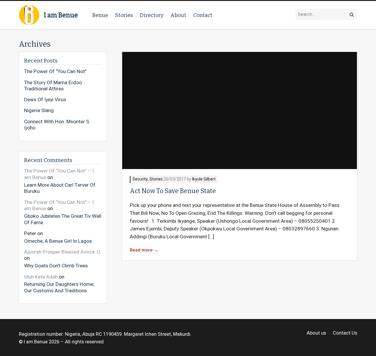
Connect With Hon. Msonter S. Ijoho (57, 125)
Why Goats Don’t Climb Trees (56, 265)
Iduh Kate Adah (41, 277)
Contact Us (345, 333)
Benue (100, 15)
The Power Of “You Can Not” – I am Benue (59, 174)
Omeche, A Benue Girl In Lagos (58, 240)
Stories (124, 15)
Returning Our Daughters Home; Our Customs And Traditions (59, 287)
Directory (152, 15)
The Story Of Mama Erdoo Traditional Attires (53, 86)
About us (316, 333)
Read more (144, 250)
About (178, 15)
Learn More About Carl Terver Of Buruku (59, 188)
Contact (202, 15)
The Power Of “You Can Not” (55, 71)
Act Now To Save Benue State (173, 191)
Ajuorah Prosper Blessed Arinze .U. (62, 252)
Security (140, 179)
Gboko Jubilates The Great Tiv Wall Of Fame (62, 219)
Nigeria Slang (39, 110)
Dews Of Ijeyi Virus (45, 100)
